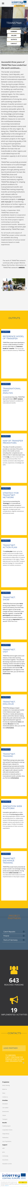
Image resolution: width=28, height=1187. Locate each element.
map (7, 457)
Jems (3, 1152)
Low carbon (5, 1107)
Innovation (5, 1103)
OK (22, 1182)
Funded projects (6, 1126)
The (4, 551)
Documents (5, 1160)
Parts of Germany (11, 940)
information (6, 673)
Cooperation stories (7, 1130)
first (21, 619)
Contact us (5, 1097)
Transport (4, 1119)
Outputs (14, 39)
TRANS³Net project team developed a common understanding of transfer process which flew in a (13, 344)
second (5, 621)
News (3, 1093)
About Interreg (6, 1085)
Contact (14, 43)
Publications (5, 1137)
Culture (4, 1115)
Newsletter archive (7, 1163)
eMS (3, 1148)
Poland (6, 936)
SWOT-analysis (18, 399)
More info (7, 1185)
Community (5, 1156)
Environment (5, 1111)
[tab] (14, 1058)
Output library (5, 1133)
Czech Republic (9, 931)
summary (14, 31)
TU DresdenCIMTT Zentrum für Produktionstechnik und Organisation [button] (14, 1058)
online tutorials (14, 873)
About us (4, 1089)
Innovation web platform (10, 812)
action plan (8, 551)
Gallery (13, 35)
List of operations (6, 1141)
